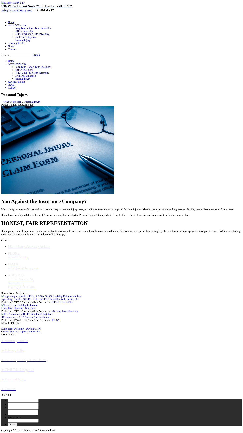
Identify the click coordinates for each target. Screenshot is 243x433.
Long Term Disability (66, 311)
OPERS (55, 302)
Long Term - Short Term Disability (33, 66)
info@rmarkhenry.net (16, 10)
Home (11, 60)
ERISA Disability (24, 69)
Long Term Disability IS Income (18, 308)
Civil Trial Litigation (25, 75)
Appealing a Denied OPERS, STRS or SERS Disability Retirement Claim (40, 299)
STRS (63, 302)
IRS (53, 311)
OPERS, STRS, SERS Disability (32, 72)
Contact (12, 87)
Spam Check (14, 417)
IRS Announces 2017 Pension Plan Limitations (25, 317)
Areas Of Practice (17, 63)
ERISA (56, 320)
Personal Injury (22, 78)
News (11, 84)
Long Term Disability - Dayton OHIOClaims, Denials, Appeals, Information (21, 330)
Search (36, 54)
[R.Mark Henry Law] (13, 2)
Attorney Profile (16, 81)
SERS (70, 302)
